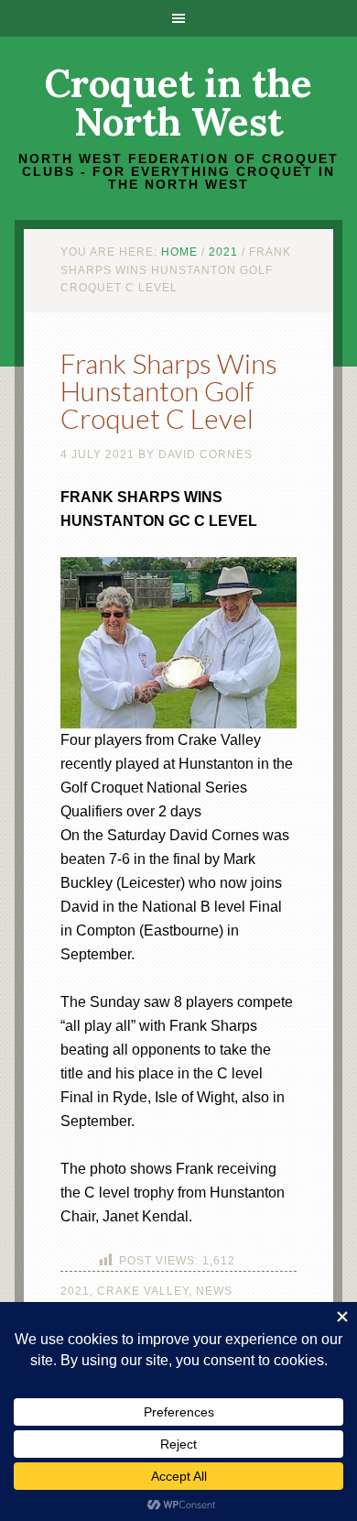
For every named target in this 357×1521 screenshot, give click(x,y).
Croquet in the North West (178, 103)
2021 (75, 1291)
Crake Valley (143, 1291)
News (214, 1291)
